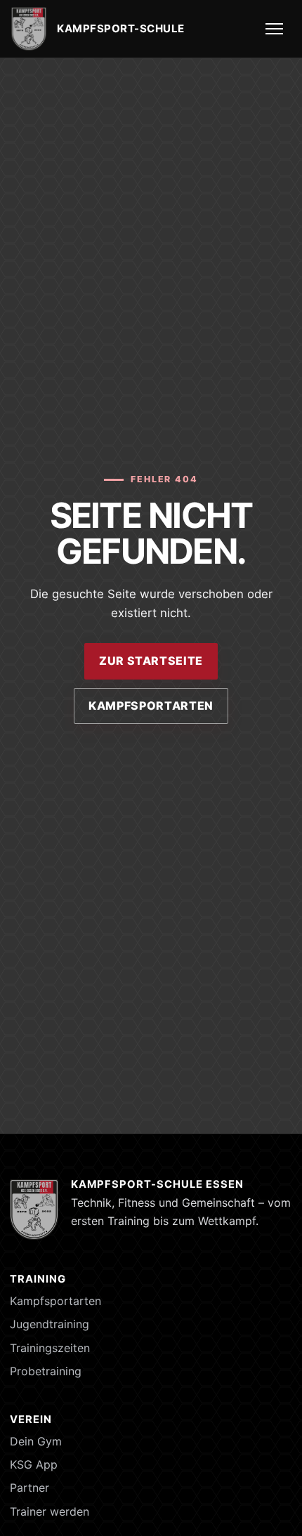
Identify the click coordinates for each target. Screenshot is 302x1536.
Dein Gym (36, 1441)
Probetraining (45, 1371)
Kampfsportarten (151, 706)
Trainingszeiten (50, 1348)
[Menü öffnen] (275, 29)
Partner (29, 1488)
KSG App (34, 1464)
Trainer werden (49, 1511)
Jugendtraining (49, 1324)
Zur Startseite (151, 661)
